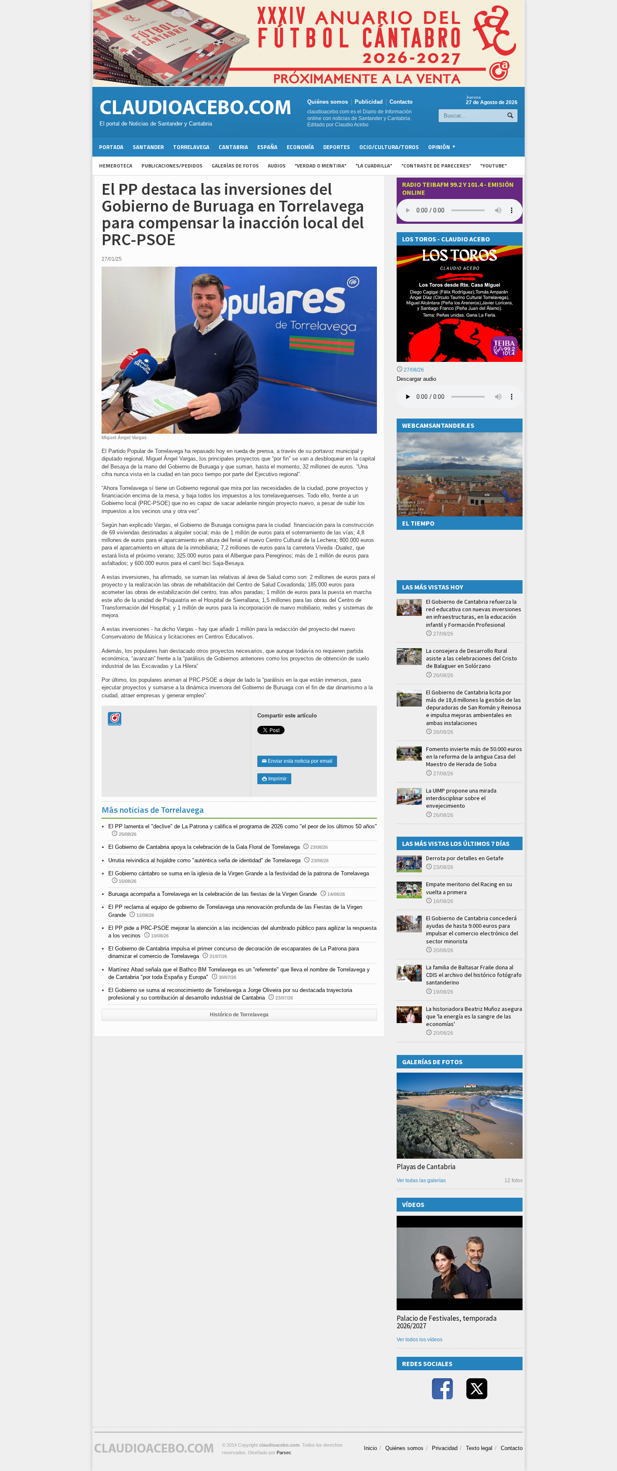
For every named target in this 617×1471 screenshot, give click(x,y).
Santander (148, 147)
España (267, 147)
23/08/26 (442, 867)
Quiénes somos (327, 102)
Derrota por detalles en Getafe (465, 858)
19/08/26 (442, 992)
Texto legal (479, 1448)
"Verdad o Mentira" (320, 166)
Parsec (284, 1452)
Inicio (370, 1448)
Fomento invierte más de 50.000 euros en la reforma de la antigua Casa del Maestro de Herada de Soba (474, 756)
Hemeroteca (115, 166)
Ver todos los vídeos (419, 1340)
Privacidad (445, 1448)
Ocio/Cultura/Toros (389, 147)
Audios (276, 166)
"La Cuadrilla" (374, 166)
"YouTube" (493, 166)
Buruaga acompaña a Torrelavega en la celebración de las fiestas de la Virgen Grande (212, 894)
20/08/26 (442, 950)
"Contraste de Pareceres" (436, 166)
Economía (300, 147)
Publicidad (369, 102)
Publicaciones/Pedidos (171, 166)
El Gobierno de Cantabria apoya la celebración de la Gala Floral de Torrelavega (204, 847)
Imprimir (274, 779)
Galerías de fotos (235, 166)
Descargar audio (416, 379)
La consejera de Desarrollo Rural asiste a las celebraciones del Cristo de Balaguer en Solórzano (471, 658)
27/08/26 (413, 370)
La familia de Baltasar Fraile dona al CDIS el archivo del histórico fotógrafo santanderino (474, 974)
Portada (111, 147)
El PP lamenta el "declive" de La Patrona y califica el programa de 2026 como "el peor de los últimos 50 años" (242, 826)
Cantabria (233, 147)
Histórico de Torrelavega (239, 1015)
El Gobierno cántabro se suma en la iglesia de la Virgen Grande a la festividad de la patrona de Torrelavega (238, 873)
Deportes (336, 147)
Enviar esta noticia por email (297, 761)
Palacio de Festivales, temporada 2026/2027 (447, 1322)
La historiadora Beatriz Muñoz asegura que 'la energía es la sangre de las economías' (474, 1016)
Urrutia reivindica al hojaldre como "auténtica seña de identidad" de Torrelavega (204, 860)
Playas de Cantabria (426, 1166)
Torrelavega (191, 147)
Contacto (401, 102)
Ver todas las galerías (421, 1180)
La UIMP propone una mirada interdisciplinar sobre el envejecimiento (461, 798)
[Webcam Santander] (460, 436)
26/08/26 (442, 675)
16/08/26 (442, 901)
